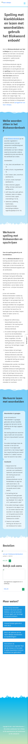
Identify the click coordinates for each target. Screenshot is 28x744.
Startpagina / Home (11, 706)
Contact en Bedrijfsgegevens (13, 719)
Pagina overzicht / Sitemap (13, 708)
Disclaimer (8, 723)
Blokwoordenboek (13, 138)
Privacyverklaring (10, 721)
